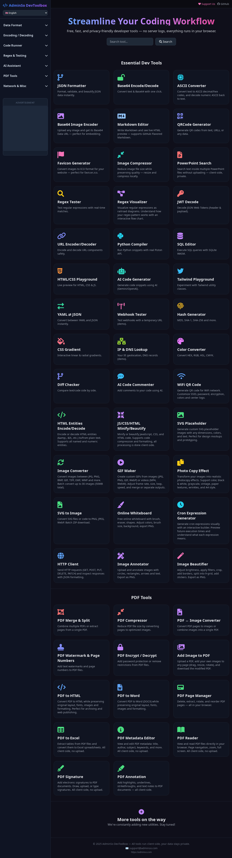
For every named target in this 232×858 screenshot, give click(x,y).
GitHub (224, 4)
